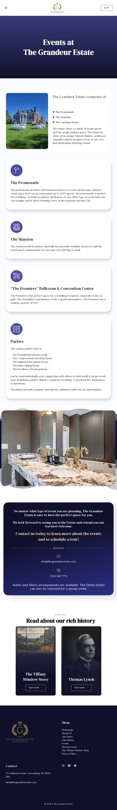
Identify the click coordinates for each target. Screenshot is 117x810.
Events (65, 743)
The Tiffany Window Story (36, 676)
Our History (68, 740)
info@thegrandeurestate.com (58, 561)
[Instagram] (63, 765)
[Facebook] (69, 765)
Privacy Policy (69, 753)
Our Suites (67, 736)
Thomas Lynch (81, 679)
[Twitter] (75, 765)
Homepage (67, 729)
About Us (66, 733)
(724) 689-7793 (58, 576)
